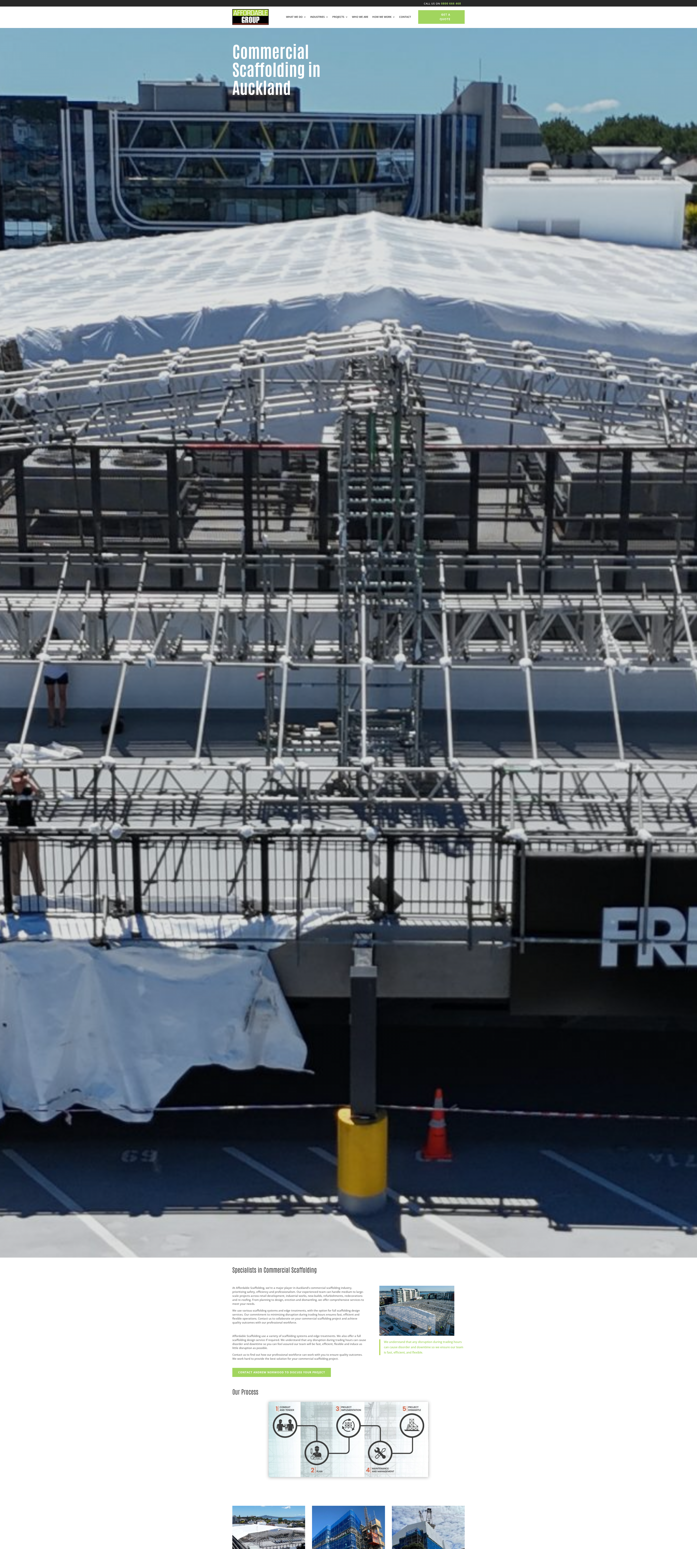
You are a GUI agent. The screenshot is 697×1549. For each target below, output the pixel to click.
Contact (405, 17)
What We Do (294, 17)
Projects (338, 17)
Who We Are (360, 17)
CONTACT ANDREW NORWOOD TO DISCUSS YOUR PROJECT (281, 1372)
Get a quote (445, 17)
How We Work (382, 17)
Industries (317, 17)
